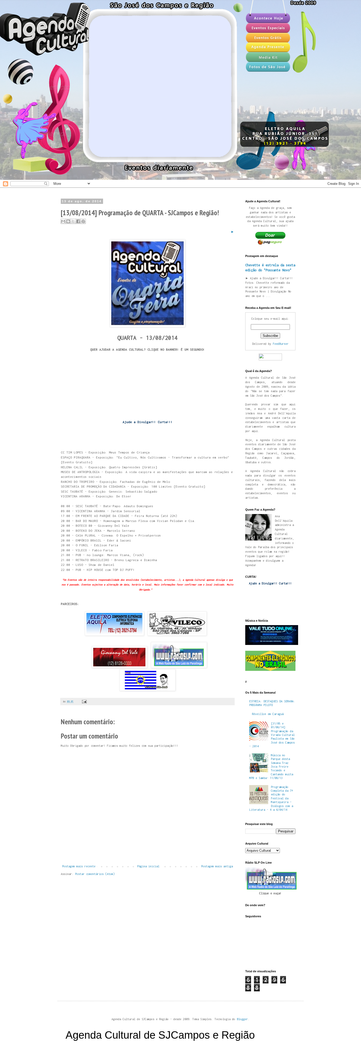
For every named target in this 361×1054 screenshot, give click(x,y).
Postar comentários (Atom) (95, 874)
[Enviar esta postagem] (84, 701)
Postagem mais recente (78, 866)
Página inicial (148, 866)
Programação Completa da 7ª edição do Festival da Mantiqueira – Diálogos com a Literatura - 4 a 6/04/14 (271, 798)
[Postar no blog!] (68, 221)
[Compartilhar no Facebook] (78, 221)
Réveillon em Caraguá (268, 714)
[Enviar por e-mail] (63, 221)
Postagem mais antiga (217, 866)
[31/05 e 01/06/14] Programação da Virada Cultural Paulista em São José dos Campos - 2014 (272, 735)
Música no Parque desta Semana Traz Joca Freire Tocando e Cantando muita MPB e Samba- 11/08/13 (271, 767)
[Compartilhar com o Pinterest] (83, 221)
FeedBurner (281, 343)
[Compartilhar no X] (73, 221)
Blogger (242, 1019)
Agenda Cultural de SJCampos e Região (160, 1035)
